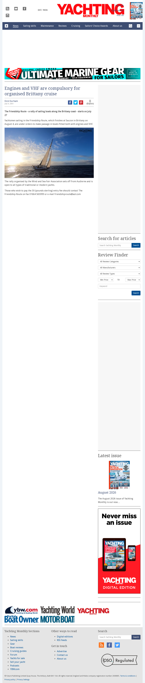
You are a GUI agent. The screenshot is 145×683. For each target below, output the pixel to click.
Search (136, 245)
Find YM (120, 15)
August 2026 (107, 492)
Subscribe (119, 5)
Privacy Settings (23, 680)
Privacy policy (10, 680)
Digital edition (117, 10)
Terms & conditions (128, 676)
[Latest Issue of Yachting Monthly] (136, 10)
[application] (49, 153)
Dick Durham (11, 101)
